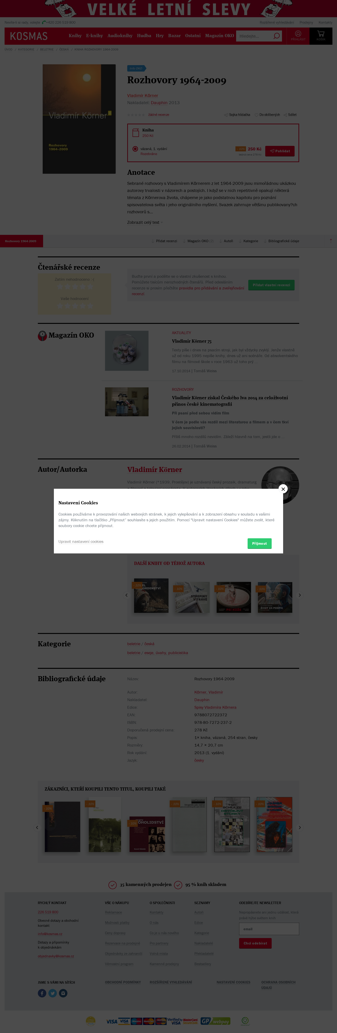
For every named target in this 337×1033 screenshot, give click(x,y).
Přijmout (259, 543)
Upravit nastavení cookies (80, 541)
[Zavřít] (283, 488)
